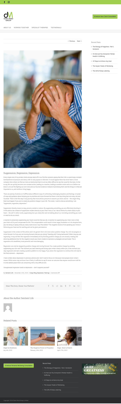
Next (78, 41)
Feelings (46, 273)
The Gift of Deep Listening (101, 71)
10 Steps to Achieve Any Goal (102, 61)
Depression (40, 273)
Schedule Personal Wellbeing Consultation (18, 366)
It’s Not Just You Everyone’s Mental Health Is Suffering (58, 374)
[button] (5, 339)
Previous (72, 41)
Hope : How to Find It (64, 348)
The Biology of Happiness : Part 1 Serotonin (58, 368)
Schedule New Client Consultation (105, 16)
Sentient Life (9, 273)
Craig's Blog (33, 273)
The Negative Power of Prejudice (42, 348)
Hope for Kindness (10, 348)
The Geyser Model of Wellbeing (103, 66)
